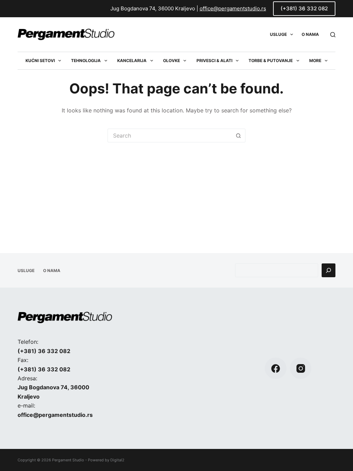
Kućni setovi (40, 60)
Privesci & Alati (214, 60)
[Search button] (238, 135)
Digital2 (117, 460)
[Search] (332, 34)
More (315, 60)
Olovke (171, 60)
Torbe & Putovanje (271, 60)
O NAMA (310, 34)
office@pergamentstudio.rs (233, 8)
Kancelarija (132, 60)
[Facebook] (275, 368)
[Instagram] (301, 368)
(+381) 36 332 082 (304, 8)
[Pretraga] (328, 270)
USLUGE (278, 34)
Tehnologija (86, 60)
